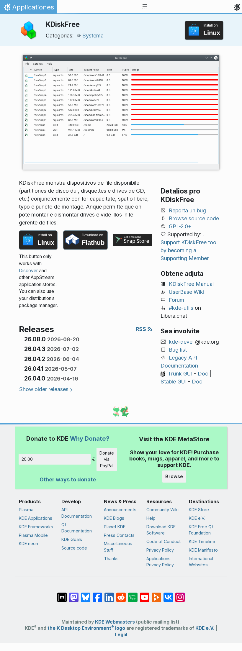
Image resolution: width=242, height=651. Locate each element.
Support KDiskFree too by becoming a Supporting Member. (188, 250)
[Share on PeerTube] (156, 594)
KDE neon (28, 543)
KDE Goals (71, 539)
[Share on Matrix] (62, 594)
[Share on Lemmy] (133, 594)
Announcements (120, 509)
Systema (93, 35)
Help (151, 518)
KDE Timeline (202, 541)
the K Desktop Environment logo (86, 628)
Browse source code (194, 218)
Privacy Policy (160, 549)
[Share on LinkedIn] (109, 594)
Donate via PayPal (106, 459)
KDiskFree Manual (191, 284)
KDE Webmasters (115, 622)
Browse (174, 476)
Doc (203, 373)
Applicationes (28, 8)
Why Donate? (89, 438)
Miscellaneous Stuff (118, 546)
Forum (176, 300)
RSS (141, 329)
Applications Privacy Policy (160, 562)
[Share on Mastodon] (74, 594)
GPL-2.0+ (180, 226)
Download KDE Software (161, 530)
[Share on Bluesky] (85, 594)
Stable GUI (174, 381)
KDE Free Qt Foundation (201, 530)
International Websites (201, 562)
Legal (121, 634)
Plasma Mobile (33, 535)
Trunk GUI (180, 373)
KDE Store (199, 509)
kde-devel (181, 342)
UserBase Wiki (186, 292)
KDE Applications (35, 518)
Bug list (178, 350)
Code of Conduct (163, 541)
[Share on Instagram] (180, 594)
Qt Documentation (76, 528)
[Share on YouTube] (144, 594)
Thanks (111, 558)
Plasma (26, 509)
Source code (74, 547)
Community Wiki (162, 509)
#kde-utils (181, 308)
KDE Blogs (114, 518)
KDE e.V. (197, 518)
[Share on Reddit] (121, 594)
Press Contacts (119, 535)
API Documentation (76, 513)
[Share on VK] (168, 594)
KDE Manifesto (203, 549)
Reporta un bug (187, 210)
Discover (28, 270)
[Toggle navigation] (145, 7)
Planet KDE (114, 526)
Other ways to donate (68, 479)
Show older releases (43, 389)
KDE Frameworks (36, 526)
